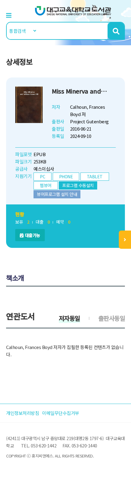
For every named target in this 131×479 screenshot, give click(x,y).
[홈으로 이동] (73, 10)
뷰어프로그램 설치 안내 (57, 194)
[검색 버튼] (116, 30)
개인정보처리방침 (22, 413)
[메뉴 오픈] (125, 240)
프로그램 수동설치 (78, 185)
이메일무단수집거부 (60, 413)
